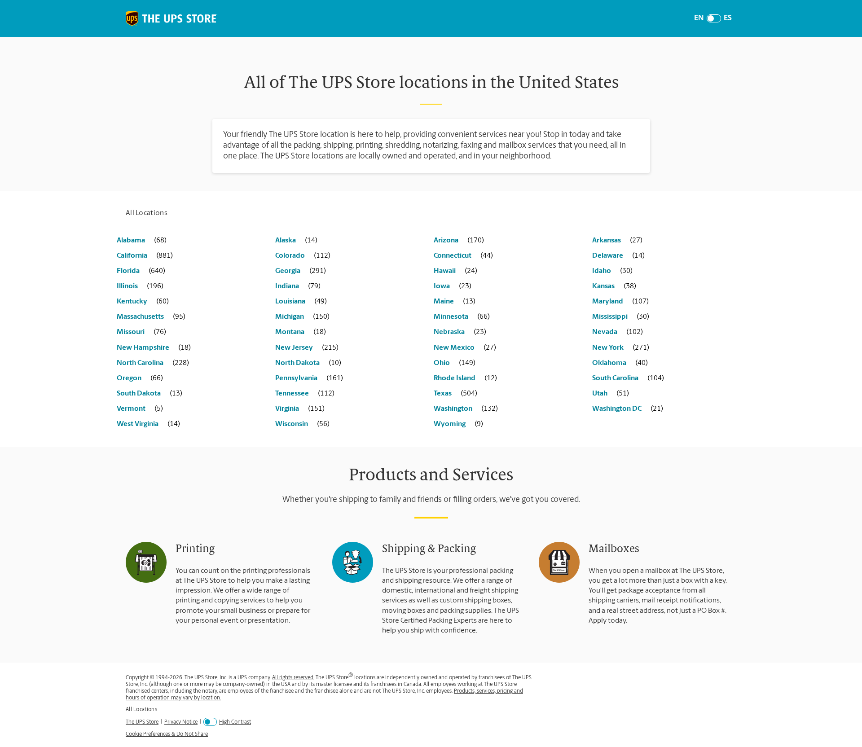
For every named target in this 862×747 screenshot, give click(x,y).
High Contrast (235, 722)
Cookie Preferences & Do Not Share (167, 734)
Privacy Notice (181, 722)
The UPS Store (142, 722)
